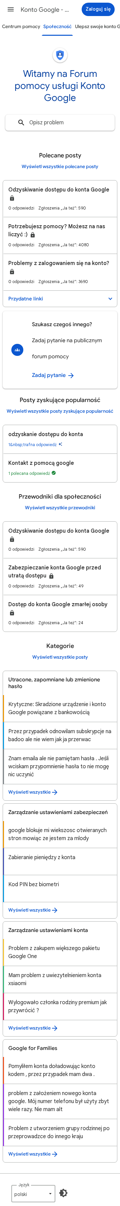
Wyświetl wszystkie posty (60, 657)
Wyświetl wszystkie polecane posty (60, 166)
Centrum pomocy (21, 26)
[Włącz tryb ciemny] (63, 1193)
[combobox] (60, 123)
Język (23, 1184)
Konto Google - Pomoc (45, 9)
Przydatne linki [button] (25, 299)
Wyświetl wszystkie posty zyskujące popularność (60, 411)
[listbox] (33, 1193)
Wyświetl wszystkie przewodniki (60, 508)
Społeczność (57, 26)
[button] (11, 9)
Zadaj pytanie (49, 375)
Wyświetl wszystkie (29, 792)
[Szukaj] (21, 123)
